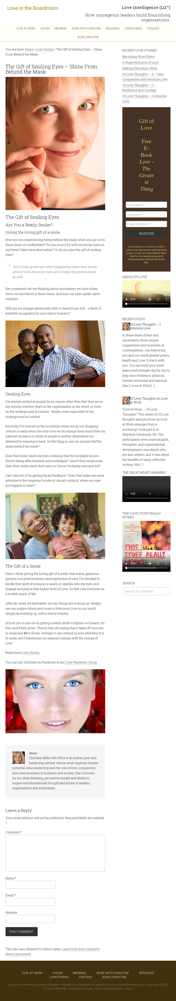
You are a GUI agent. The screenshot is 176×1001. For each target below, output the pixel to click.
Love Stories (31, 653)
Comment (14, 832)
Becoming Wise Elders (138, 56)
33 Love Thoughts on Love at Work (149, 400)
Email (11, 895)
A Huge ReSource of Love (140, 62)
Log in (129, 988)
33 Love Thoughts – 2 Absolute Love (145, 326)
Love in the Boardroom (33, 8)
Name (11, 878)
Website (11, 912)
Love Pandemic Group (81, 662)
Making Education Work (139, 68)
